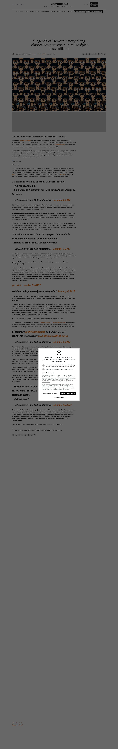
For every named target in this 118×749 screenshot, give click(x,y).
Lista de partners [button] (46, 382)
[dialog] (59, 374)
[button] (59, 373)
